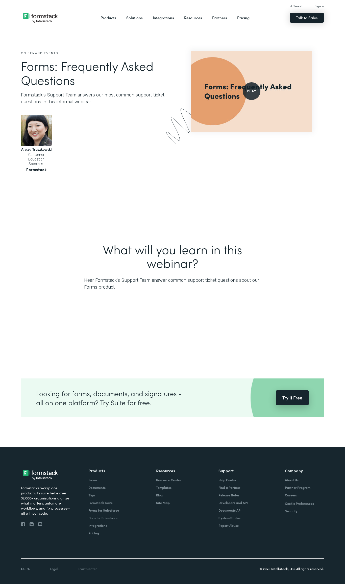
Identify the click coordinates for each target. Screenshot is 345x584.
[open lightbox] (251, 91)
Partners (219, 17)
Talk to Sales (307, 17)
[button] (108, 17)
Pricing (243, 17)
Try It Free (292, 397)
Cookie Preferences (299, 503)
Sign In (319, 6)
